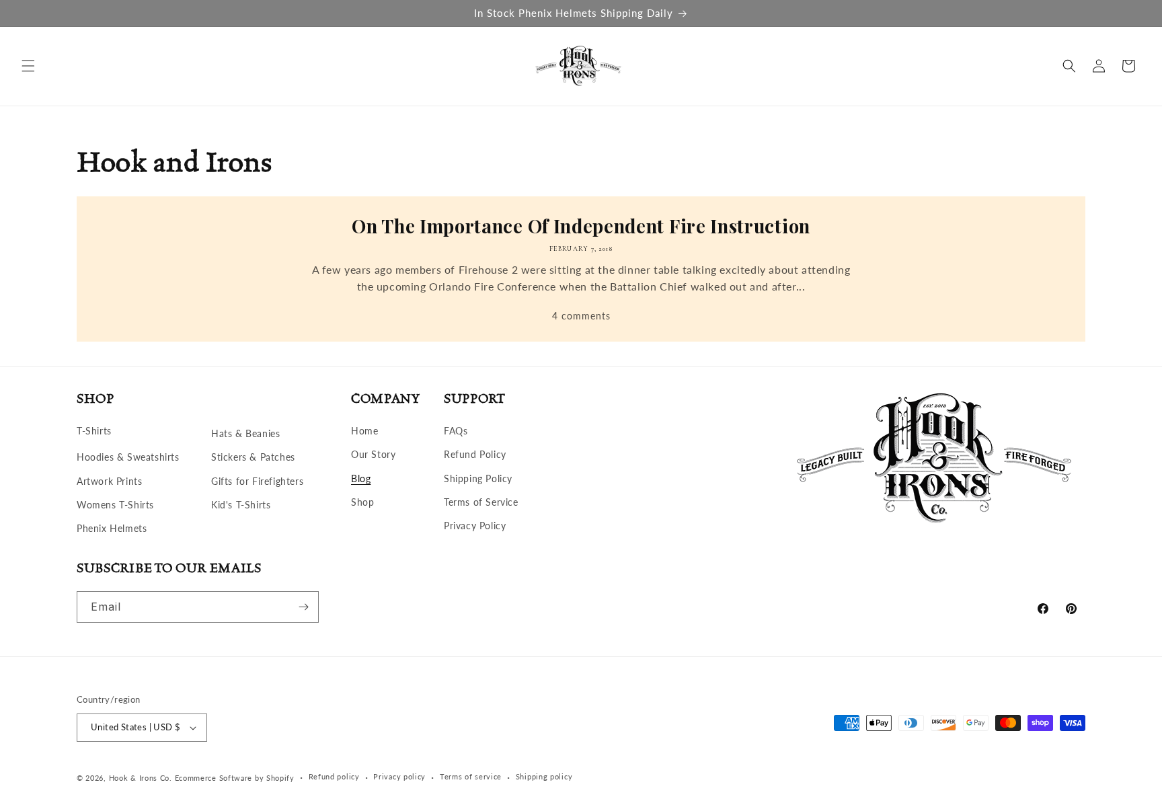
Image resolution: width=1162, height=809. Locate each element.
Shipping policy (544, 776)
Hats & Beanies (245, 433)
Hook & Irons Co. (140, 777)
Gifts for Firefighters (257, 481)
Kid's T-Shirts (240, 504)
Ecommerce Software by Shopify (235, 777)
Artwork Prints (109, 481)
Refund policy (334, 776)
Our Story (373, 454)
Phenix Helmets (112, 528)
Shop (362, 502)
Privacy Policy (475, 525)
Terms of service (471, 776)
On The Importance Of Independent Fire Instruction (581, 226)
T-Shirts (94, 430)
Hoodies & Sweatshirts (128, 457)
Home (364, 430)
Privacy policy (399, 776)
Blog (361, 478)
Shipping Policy (478, 478)
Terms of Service (481, 502)
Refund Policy (475, 454)
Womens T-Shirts (115, 504)
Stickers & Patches (253, 457)
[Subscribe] (303, 607)
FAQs (455, 430)
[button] (28, 66)
